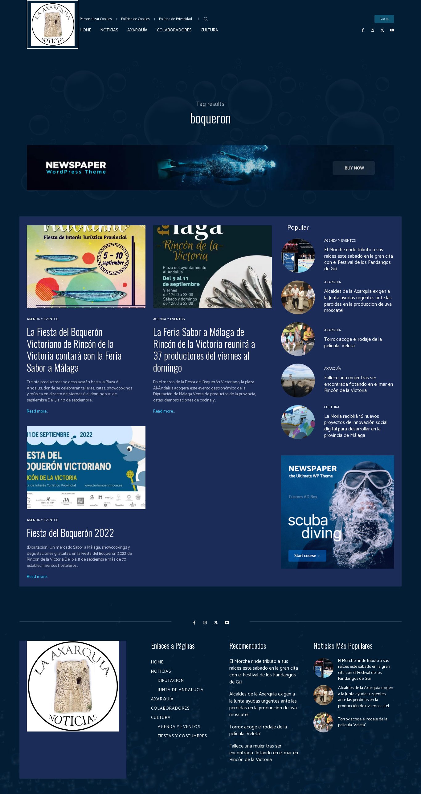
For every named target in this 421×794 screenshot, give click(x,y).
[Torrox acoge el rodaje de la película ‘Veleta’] (298, 339)
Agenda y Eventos (42, 319)
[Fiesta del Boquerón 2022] (86, 467)
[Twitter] (382, 30)
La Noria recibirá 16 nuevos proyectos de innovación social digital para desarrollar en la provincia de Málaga (355, 426)
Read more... (37, 411)
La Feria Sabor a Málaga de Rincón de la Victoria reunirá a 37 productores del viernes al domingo (204, 349)
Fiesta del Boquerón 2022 (70, 532)
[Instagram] (372, 30)
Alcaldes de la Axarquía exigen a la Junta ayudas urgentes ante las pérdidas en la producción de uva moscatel (358, 301)
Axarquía (332, 282)
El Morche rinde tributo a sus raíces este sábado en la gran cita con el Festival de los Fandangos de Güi (358, 259)
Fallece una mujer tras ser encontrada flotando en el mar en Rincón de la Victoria (358, 384)
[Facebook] (363, 30)
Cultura (331, 407)
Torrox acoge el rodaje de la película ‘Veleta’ (353, 342)
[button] (205, 18)
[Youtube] (392, 30)
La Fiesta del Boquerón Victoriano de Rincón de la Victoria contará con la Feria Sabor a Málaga (74, 349)
